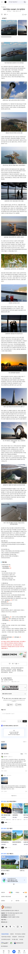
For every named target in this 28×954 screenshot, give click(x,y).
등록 (24, 721)
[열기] (25, 693)
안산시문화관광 (5, 566)
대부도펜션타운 (5, 620)
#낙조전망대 (8, 669)
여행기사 (4, 7)
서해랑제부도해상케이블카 (6, 637)
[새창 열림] (4, 943)
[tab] (3, 951)
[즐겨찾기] (23, 14)
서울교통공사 (7, 600)
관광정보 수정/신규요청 (6, 896)
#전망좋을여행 (20, 670)
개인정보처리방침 (5, 934)
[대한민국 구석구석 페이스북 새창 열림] (6, 926)
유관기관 (17, 900)
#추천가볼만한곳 (4, 672)
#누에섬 (14, 669)
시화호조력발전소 (6, 568)
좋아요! (11, 704)
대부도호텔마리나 (6, 616)
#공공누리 (3, 669)
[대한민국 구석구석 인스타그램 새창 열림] (17, 926)
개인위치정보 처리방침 (6, 936)
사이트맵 (21, 939)
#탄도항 (10, 672)
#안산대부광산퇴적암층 (6, 670)
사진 (20, 721)
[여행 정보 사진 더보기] (14, 51)
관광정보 (3, 900)
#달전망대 (19, 669)
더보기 (25, 687)
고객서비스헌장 (21, 936)
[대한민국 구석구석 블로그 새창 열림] (2, 926)
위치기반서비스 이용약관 (20, 934)
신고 (26, 770)
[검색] (25, 2)
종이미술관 (16, 637)
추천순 (26, 753)
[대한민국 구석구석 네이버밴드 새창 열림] (21, 926)
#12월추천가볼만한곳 (5, 668)
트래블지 (4, 618)
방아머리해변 (4, 638)
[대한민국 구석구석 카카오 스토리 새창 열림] (10, 926)
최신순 (22, 753)
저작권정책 (14, 936)
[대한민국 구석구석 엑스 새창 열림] (14, 926)
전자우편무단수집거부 (5, 939)
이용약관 (12, 934)
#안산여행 (14, 670)
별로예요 (19, 704)
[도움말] (1, 721)
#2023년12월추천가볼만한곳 (17, 668)
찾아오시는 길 (4, 922)
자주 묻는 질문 (15, 939)
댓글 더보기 (13, 795)
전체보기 (24, 741)
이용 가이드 (3, 919)
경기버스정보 (4, 601)
